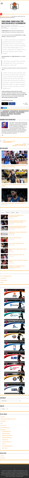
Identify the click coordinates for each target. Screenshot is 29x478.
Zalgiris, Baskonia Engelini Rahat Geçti (16, 243)
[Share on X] (5, 103)
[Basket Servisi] (14, 5)
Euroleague (3, 421)
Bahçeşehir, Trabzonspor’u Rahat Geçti (16, 254)
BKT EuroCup (3, 425)
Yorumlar (12, 212)
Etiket (17, 212)
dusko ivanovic (4, 112)
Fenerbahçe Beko (16, 26)
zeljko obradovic (5, 115)
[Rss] (14, 469)
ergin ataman (12, 112)
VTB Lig (3, 443)
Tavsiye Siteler (4, 278)
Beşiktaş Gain (10, 26)
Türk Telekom (22, 26)
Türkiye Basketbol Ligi (6, 431)
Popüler (7, 212)
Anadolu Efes (8, 16)
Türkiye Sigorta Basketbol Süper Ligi (8, 418)
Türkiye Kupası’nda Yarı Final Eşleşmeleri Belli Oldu (9, 141)
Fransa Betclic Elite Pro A (7, 441)
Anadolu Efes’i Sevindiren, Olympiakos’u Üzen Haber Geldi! (19, 144)
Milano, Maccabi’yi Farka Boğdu (15, 237)
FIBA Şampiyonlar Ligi (5, 427)
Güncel (2, 212)
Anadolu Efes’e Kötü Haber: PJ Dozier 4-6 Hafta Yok (14, 203)
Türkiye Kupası (4, 27)
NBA (2, 423)
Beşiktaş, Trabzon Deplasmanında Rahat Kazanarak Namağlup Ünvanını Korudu (14, 166)
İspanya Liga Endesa (6, 433)
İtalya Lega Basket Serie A (7, 437)
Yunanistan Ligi (5, 439)
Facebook (3, 458)
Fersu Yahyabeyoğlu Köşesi (6, 276)
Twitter (2, 455)
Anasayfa (3, 16)
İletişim (2, 282)
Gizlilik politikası (4, 280)
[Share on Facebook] (12, 103)
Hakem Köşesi (4, 448)
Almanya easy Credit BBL (7, 435)
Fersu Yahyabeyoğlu (6, 25)
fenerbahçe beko (20, 112)
